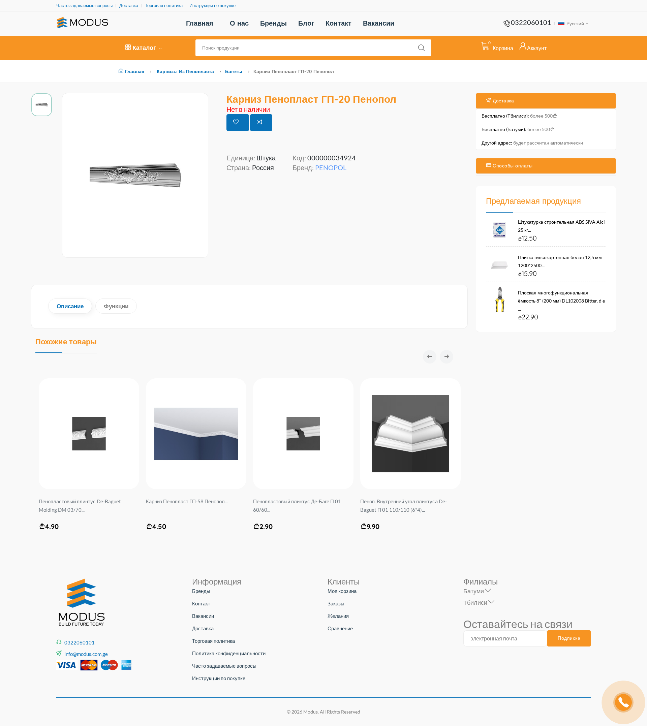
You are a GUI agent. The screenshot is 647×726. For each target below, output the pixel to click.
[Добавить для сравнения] (261, 122)
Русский (574, 23)
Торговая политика (164, 5)
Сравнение (340, 628)
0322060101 (531, 22)
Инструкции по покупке (212, 5)
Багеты (233, 71)
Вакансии (378, 23)
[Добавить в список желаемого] (237, 122)
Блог (306, 23)
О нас (239, 23)
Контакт (338, 23)
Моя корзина (342, 591)
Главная (199, 23)
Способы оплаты (512, 166)
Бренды (273, 23)
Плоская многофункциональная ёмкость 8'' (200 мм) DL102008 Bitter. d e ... (561, 301)
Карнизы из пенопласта (185, 71)
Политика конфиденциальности (229, 653)
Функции (116, 306)
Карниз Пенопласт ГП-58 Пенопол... (187, 501)
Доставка (128, 5)
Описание (70, 306)
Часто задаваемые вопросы (84, 5)
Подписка (569, 638)
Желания (338, 616)
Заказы (336, 603)
